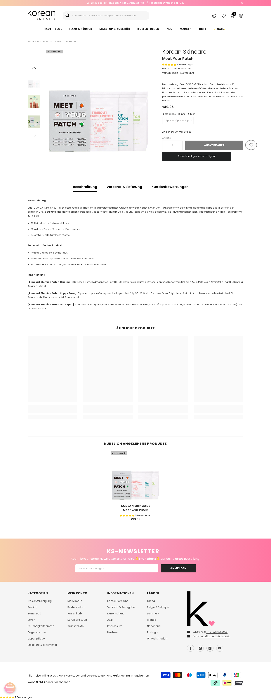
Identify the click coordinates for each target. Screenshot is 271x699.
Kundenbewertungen (170, 186)
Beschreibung (85, 186)
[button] (34, 68)
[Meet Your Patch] (135, 476)
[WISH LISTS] (224, 15)
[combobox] (109, 15)
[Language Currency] (241, 15)
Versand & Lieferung (124, 186)
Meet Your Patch (135, 510)
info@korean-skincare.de (215, 636)
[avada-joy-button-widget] (9, 688)
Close (241, 3)
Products (48, 41)
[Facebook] (190, 648)
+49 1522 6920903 (216, 631)
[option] (135, 3)
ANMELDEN (178, 568)
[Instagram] (200, 648)
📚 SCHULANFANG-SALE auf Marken (135, 2)
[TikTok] (209, 648)
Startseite (33, 41)
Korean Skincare (184, 52)
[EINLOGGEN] (214, 15)
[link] (52, 411)
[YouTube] (219, 648)
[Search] (106, 15)
